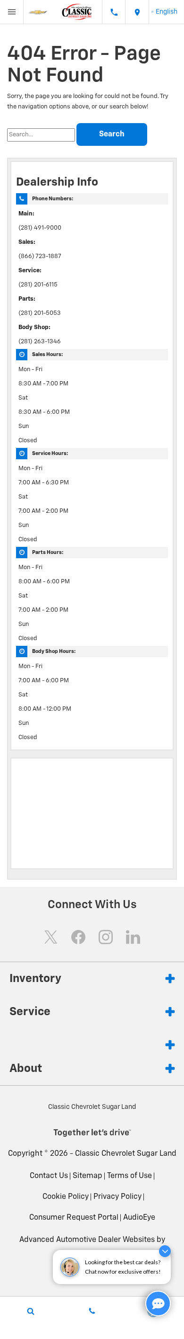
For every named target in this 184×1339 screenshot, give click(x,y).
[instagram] (105, 937)
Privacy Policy (117, 1197)
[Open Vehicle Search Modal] (30, 1311)
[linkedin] (133, 937)
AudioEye (139, 1218)
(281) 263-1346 (39, 342)
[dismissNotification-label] (165, 1251)
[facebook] (78, 937)
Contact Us (49, 1176)
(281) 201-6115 (38, 285)
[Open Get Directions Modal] (137, 12)
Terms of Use (129, 1176)
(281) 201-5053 (39, 313)
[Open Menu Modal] (12, 12)
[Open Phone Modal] (113, 12)
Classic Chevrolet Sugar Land (125, 1154)
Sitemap (87, 1176)
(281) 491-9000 (39, 228)
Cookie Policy (65, 1197)
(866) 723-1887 (39, 256)
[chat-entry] (158, 1303)
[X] (51, 937)
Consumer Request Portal (73, 1218)
